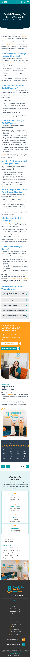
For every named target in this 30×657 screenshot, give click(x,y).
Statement (18, 653)
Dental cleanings (5, 223)
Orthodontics (15, 606)
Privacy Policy (14, 651)
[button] (28, 2)
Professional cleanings (15, 62)
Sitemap (8, 651)
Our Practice (15, 604)
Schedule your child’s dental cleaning (18, 278)
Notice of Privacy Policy (23, 651)
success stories (9, 394)
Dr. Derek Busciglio (10, 44)
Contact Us (15, 614)
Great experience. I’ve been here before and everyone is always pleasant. (18, 453)
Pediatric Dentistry (15, 609)
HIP (21, 655)
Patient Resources (15, 611)
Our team (3, 154)
